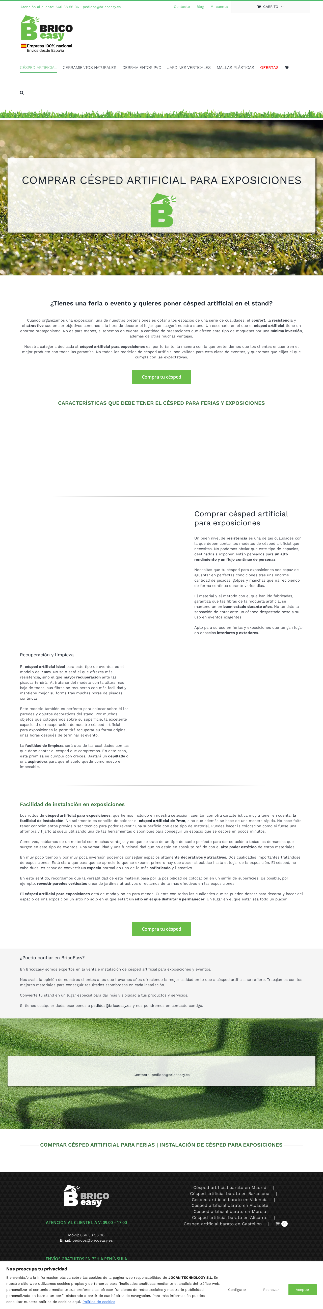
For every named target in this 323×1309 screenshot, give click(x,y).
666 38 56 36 (92, 1235)
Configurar (237, 1290)
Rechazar (271, 1290)
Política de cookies (99, 1302)
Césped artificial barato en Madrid (229, 1187)
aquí (76, 1302)
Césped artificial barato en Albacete (230, 1205)
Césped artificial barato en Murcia (230, 1211)
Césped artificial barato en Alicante (229, 1217)
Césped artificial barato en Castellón (223, 1223)
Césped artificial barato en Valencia (230, 1199)
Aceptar (302, 1290)
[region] (161, 1285)
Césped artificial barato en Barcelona (230, 1193)
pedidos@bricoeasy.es (102, 7)
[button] (22, 92)
